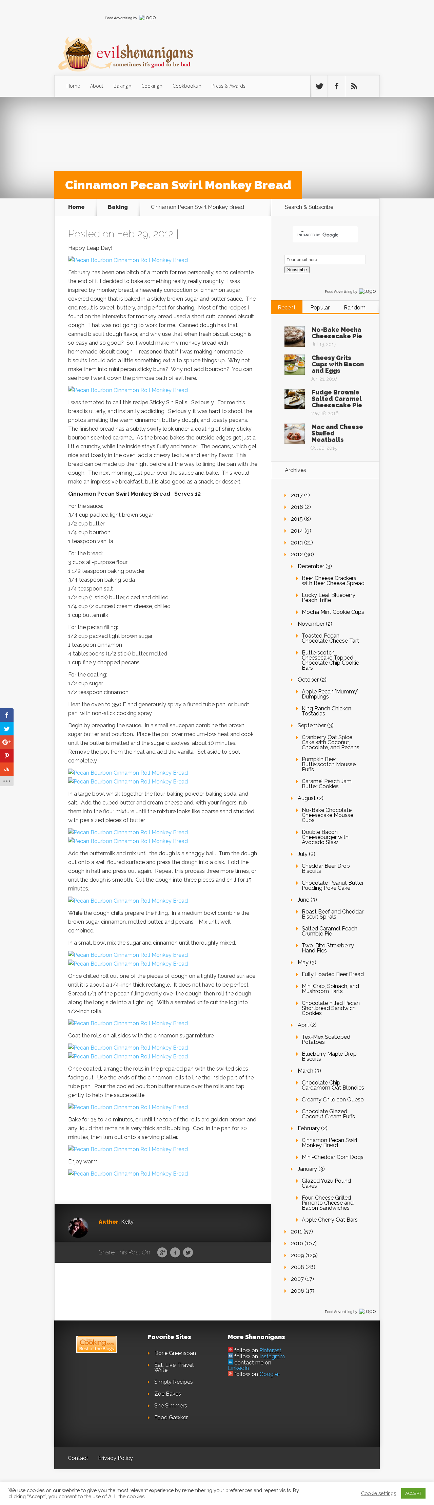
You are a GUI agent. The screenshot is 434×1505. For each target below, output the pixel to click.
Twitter (188, 1252)
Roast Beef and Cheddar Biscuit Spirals (332, 914)
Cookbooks (185, 86)
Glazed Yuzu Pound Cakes (326, 1183)
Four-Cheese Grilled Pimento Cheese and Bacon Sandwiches (328, 1203)
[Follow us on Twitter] (319, 86)
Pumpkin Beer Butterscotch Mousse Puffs (329, 764)
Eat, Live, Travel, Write (174, 1367)
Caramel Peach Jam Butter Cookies (327, 784)
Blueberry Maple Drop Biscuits (329, 1056)
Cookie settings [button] (378, 1493)
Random (355, 307)
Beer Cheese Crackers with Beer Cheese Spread (333, 580)
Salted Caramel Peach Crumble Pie (329, 931)
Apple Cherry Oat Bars (330, 1220)
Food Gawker (171, 1417)
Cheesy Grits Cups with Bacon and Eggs (338, 364)
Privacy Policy (115, 1458)
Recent (287, 307)
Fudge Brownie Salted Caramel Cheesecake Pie (337, 399)
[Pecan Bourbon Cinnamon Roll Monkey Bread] (128, 260)
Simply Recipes (173, 1382)
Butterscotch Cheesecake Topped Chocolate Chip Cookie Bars (330, 660)
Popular (320, 307)
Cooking (150, 86)
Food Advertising (118, 18)
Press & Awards (228, 86)
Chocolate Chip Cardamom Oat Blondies (333, 1085)
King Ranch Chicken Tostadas (326, 711)
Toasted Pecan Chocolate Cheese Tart (330, 638)
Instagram (272, 1356)
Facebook (175, 1252)
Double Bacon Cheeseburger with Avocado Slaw (325, 837)
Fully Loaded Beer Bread (333, 974)
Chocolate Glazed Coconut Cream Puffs (328, 1114)
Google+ (269, 1374)
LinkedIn (238, 1368)
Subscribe (297, 269)
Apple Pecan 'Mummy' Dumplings (330, 694)
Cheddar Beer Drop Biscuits (326, 868)
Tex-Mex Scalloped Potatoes (326, 1039)
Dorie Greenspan (175, 1353)
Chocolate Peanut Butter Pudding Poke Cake (333, 885)
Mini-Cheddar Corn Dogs (332, 1157)
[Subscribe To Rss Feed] (353, 86)
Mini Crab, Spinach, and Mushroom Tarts (330, 988)
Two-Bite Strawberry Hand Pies (328, 948)
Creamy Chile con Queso (333, 1099)
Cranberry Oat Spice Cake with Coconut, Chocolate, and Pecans (330, 742)
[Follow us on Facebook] (336, 86)
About (96, 86)
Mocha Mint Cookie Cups (333, 612)
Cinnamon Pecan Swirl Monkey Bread (329, 1142)
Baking (121, 86)
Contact (78, 1458)
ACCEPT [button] (413, 1493)
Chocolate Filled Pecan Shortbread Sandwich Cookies (331, 1008)
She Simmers (170, 1405)
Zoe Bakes (167, 1394)
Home (73, 86)
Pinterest (270, 1350)
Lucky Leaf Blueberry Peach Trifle (328, 597)
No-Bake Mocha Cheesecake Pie (337, 333)
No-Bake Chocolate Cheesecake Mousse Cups (327, 815)
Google (162, 1252)
